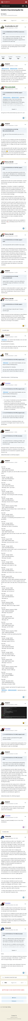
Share (14, 997)
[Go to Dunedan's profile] (2, 384)
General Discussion (12, 15)
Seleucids (8, 836)
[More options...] (25, 27)
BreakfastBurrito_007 (11, 26)
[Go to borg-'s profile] (2, 354)
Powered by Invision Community (14, 1018)
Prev (5, 20)
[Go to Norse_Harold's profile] (2, 162)
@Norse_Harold (5, 68)
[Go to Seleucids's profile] (2, 837)
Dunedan (20, 435)
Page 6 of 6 (14, 20)
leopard (4, 13)
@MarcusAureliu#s (12, 690)
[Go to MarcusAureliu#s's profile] (2, 87)
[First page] (2, 20)
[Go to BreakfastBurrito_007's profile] (2, 27)
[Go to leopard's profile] (2, 64)
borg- (6, 354)
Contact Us (14, 1015)
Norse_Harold (9, 162)
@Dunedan (4, 339)
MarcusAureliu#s (7, 130)
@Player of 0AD (13, 68)
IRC (8, 221)
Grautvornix (21, 31)
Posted (11, 27)
